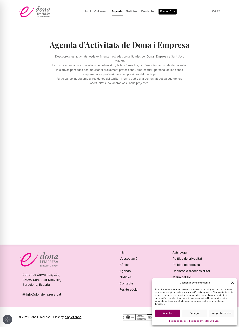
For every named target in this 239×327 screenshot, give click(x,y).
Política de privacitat (199, 321)
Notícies (132, 11)
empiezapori (73, 317)
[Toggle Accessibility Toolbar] (7, 319)
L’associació (128, 259)
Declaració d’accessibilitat (191, 271)
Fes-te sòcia (167, 11)
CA (214, 11)
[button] (232, 282)
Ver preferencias (221, 313)
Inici (88, 11)
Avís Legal (215, 321)
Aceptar (167, 313)
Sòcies (124, 265)
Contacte (147, 11)
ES (218, 11)
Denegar (195, 313)
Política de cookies (178, 321)
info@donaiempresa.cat (43, 294)
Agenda (117, 11)
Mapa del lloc (182, 277)
